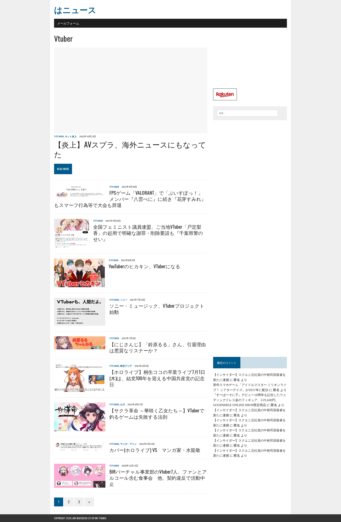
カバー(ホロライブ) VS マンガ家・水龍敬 (154, 449)
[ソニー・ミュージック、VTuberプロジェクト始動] (79, 323)
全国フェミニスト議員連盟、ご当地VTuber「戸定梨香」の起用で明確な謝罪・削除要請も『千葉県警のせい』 (148, 232)
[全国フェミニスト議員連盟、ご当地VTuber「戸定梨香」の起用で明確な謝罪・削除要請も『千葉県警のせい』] (71, 245)
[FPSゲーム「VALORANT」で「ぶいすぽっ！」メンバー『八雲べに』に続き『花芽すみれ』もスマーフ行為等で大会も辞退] (79, 196)
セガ (122, 404)
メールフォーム (68, 23)
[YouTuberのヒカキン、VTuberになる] (79, 284)
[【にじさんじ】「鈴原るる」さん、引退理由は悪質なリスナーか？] (79, 346)
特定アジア (126, 365)
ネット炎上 (71, 136)
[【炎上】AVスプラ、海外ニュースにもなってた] (130, 131)
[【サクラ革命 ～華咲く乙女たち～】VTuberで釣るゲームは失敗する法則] (79, 429)
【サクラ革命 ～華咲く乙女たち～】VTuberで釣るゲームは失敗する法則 (156, 413)
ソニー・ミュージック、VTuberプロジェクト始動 (156, 308)
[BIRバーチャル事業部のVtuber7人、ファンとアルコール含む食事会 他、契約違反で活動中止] (79, 485)
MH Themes (100, 518)
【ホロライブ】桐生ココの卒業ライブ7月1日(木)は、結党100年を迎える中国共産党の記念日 (157, 378)
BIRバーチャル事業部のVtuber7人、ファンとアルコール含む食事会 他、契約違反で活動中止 (158, 477)
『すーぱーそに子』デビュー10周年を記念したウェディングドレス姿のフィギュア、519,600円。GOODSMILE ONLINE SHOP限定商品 (249, 400)
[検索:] (247, 113)
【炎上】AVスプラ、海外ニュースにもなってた (130, 149)
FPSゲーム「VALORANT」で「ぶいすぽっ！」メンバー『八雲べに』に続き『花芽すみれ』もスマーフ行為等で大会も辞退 (130, 198)
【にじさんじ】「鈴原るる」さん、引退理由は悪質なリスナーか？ (157, 347)
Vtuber (59, 136)
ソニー (123, 299)
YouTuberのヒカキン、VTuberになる (144, 266)
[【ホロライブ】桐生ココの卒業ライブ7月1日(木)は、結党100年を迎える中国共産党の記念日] (79, 389)
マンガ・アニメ (128, 443)
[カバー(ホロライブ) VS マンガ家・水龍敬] (79, 449)
